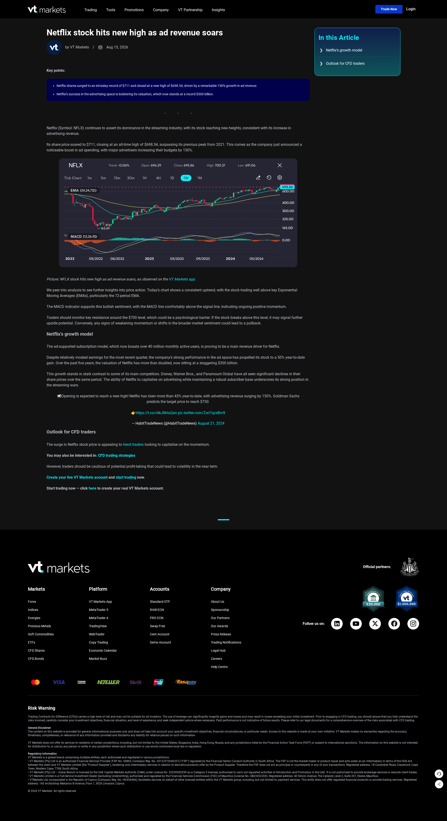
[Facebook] (394, 624)
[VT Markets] (47, 9)
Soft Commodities (41, 634)
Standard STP (160, 601)
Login (411, 9)
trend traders (133, 444)
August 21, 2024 (211, 423)
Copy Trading (98, 642)
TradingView (98, 626)
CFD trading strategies (116, 455)
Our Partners (220, 618)
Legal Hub (218, 650)
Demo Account (160, 642)
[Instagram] (413, 624)
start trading (125, 477)
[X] (375, 624)
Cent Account (159, 634)
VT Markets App (100, 601)
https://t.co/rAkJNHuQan (156, 413)
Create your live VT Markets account (77, 477)
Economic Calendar (103, 650)
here (92, 488)
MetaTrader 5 (98, 610)
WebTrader (97, 634)
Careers (216, 659)
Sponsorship (220, 610)
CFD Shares (36, 650)
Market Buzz (98, 659)
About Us (217, 601)
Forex (32, 601)
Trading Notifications (226, 642)
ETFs (31, 642)
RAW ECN (157, 610)
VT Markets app (181, 279)
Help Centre (219, 667)
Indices (33, 610)
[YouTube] (356, 624)
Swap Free (157, 626)
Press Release (221, 634)
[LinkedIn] (337, 624)
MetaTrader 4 (98, 618)
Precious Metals (39, 626)
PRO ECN (156, 618)
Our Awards (219, 626)
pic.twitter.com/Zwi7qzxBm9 (201, 413)
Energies (34, 618)
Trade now (389, 9)
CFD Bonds (36, 659)
